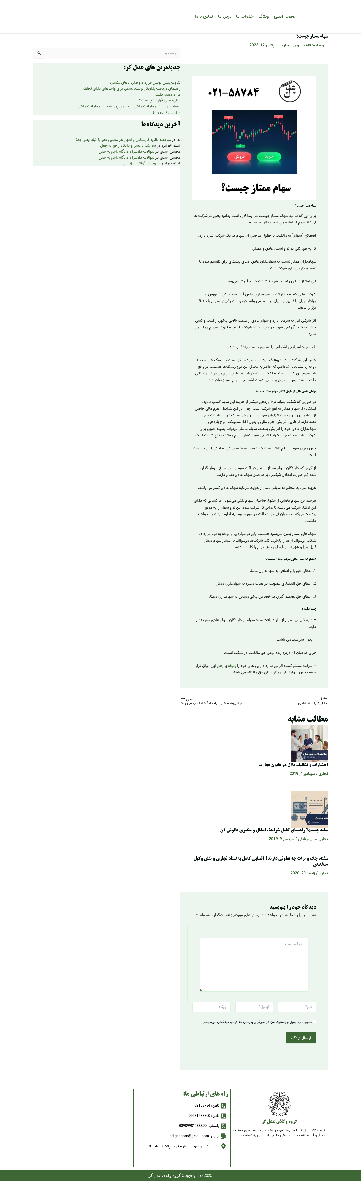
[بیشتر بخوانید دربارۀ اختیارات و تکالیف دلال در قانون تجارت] (309, 744)
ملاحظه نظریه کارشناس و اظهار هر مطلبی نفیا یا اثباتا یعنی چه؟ (123, 140)
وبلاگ (263, 16)
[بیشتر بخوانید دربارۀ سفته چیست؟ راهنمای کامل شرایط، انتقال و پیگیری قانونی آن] (309, 809)
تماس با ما (204, 16)
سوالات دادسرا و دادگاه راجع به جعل (128, 146)
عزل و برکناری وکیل (166, 112)
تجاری (285, 45)
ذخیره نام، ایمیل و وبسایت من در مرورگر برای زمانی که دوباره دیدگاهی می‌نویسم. (257, 1022)
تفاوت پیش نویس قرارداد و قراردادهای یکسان (145, 83)
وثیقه (232, 666)
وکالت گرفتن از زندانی (139, 163)
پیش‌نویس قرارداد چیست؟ (159, 100)
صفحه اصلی (284, 16)
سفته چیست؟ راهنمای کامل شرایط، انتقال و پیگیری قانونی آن (274, 830)
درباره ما (224, 16)
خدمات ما (244, 16)
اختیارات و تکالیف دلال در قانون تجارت (293, 765)
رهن (220, 666)
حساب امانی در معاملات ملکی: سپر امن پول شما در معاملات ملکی (129, 106)
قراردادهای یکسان (166, 94)
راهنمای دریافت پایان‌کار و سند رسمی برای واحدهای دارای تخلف (131, 88)
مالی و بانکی (307, 839)
